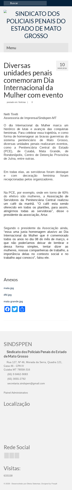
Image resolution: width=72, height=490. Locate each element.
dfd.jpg (8, 294)
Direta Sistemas (33, 484)
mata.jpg (9, 288)
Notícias (22, 102)
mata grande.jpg (13, 301)
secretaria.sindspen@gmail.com (26, 383)
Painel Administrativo (16, 392)
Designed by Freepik (49, 484)
